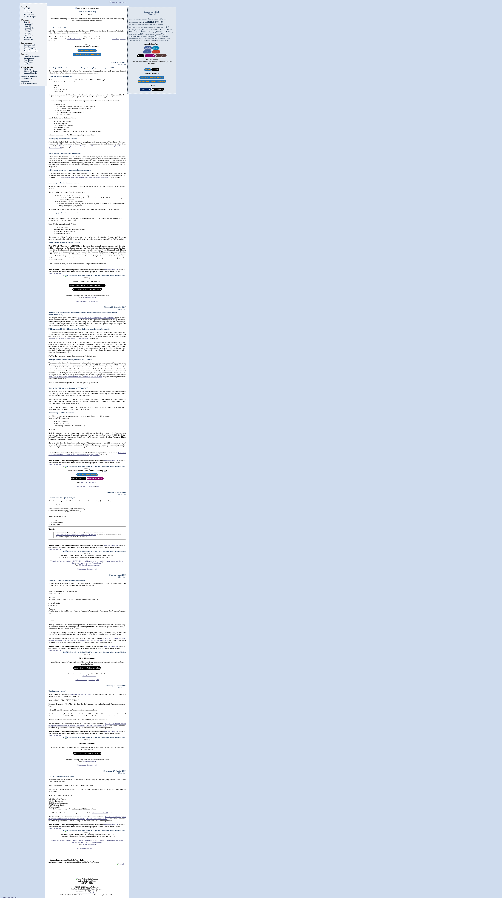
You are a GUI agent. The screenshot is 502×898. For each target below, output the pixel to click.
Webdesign (146, 40)
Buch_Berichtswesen (147, 24)
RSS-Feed (28, 38)
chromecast (164, 40)
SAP (97, 301)
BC (96, 482)
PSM (142, 34)
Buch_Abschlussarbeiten (135, 24)
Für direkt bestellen (87, 475)
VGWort (168, 38)
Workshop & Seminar (32, 56)
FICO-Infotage (163, 30)
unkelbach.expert (30, 17)
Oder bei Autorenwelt (95, 478)
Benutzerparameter (89, 297)
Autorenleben (29, 58)
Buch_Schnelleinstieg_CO (147, 27)
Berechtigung (143, 22)
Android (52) (29, 24)
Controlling (132, 30)
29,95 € (147, 69)
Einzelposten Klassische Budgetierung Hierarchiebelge (68, 338)
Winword (152, 40)
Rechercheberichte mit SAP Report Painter (87, 563)
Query (84, 565)
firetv (168, 40)
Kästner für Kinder (31, 71)
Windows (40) (29, 36)
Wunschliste (157, 89)
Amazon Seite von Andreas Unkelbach (87, 668)
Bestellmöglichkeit (119, 39)
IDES (130, 32)
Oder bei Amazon (78, 478)
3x (64, 466)
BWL (165, 19)
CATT (162, 27)
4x (64, 737)
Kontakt (27, 9)
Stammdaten (155, 38)
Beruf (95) (28, 26)
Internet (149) (29, 28)
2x (64, 275)
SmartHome (28, 60)
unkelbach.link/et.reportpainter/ (152, 77)
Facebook (147, 52)
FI (158, 30)
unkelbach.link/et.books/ (87, 51)
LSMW (158, 32)
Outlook (135, 34)
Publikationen (29, 15)
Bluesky (156, 48)
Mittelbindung (169, 32)
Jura (140, 32)
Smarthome (141, 38)
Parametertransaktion (149, 34)
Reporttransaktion (149, 36)
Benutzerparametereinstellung (80, 694)
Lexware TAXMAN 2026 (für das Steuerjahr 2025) (87, 285)
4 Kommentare (81, 848)
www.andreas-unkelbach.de (86, 893)
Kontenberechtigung (151, 32)
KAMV (143, 32)
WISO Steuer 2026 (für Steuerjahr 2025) (87, 289)
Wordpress (158, 40)
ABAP (130, 19)
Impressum (25, 82)
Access (134, 19)
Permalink (92, 301)
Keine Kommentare (81, 301)
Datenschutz (148, 30)
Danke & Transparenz (29, 76)
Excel (155, 30)
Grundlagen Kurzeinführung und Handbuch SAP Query (76, 535)
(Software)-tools (29, 45)
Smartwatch (148, 38)
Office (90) (28, 30)
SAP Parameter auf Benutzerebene (61, 776)
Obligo (131, 34)
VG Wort (27, 64)
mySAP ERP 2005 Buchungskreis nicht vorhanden (96, 318)
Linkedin (148, 48)
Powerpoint (158, 34)
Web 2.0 (140, 40)
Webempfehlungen (30, 49)
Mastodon (156, 52)
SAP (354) (28, 32)
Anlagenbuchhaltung (141, 19)
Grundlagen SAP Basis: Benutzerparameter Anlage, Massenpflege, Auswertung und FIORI (82, 68)
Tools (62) (28, 34)
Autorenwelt (149, 56)
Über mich (27, 11)
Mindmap (162, 32)
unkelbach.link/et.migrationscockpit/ (87, 54)
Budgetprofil (157, 27)
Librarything (161, 56)
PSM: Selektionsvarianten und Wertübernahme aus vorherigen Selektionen (83, 177)
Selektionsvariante (133, 38)
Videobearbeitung (133, 40)
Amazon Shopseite (30, 73)
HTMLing (27, 69)
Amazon (141, 56)
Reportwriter (160, 36)
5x (64, 551)
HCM (168, 30)
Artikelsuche (29, 40)
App (149, 19)
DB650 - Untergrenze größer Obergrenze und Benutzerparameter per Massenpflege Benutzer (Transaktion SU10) (87, 639)
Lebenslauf (28, 13)
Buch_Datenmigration (134, 27)
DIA (143, 30)
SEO (166, 36)
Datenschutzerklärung (29, 83)
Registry (143, 36)
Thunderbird (162, 38)
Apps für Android (30, 47)
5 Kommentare (81, 569)
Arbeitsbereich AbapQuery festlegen (62, 498)
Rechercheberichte (134, 36)
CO (167, 27)
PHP (139, 34)
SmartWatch (28, 62)
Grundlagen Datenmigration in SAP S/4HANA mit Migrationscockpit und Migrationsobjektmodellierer (87, 561)
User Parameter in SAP (57, 691)
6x (64, 652)
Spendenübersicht (27, 78)
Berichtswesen (155, 21)
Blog (27, 22)
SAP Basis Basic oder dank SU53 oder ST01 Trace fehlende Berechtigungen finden (87, 454)
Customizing (138, 30)
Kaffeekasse (145, 89)
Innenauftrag (135, 32)
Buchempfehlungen (31, 51)
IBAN (171, 30)
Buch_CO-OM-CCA (158, 24)
